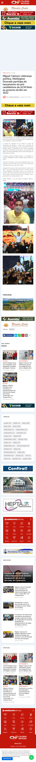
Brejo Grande (8, 429)
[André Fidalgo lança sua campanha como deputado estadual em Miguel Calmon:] (10, 355)
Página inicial (6, 73)
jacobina (27, 459)
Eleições (17, 436)
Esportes (22, 439)
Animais (7, 423)
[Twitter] (15, 335)
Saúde (21, 452)
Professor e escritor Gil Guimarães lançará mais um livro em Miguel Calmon (26, 692)
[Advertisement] (18, 51)
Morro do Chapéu (23, 446)
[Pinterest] (22, 335)
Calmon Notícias (21, 429)
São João (19, 455)
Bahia (26, 423)
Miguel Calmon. (9, 446)
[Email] (26, 335)
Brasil (16, 426)
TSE (28, 455)
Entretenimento (10, 439)
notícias (13, 73)
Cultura (7, 436)
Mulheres (7, 449)
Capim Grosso (9, 433)
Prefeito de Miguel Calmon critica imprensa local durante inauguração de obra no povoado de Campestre (17, 577)
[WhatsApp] (19, 335)
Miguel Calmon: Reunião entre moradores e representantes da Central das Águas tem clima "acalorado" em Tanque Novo (9, 391)
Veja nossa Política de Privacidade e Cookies (16, 755)
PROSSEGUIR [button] (7, 758)
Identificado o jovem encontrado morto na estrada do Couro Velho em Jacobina (23, 605)
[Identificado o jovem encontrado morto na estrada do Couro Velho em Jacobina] (8, 605)
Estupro (7, 442)
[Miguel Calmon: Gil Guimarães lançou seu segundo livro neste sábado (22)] (26, 355)
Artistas (16, 423)
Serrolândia (8, 455)
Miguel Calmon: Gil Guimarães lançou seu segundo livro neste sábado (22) (25, 365)
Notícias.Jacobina (9, 452)
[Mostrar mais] (29, 335)
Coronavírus (21, 433)
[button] (2, 2)
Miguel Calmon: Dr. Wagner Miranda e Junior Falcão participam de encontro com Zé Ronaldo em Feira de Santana (23, 635)
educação (17, 459)
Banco (7, 426)
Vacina (7, 459)
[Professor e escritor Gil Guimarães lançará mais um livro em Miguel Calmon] (26, 680)
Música (17, 449)
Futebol (16, 442)
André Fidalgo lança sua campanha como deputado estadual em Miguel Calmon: (9, 365)
